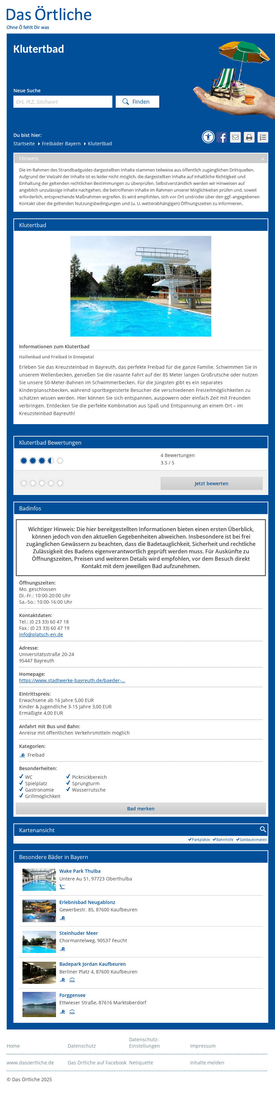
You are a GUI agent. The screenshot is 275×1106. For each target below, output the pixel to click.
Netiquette (141, 1062)
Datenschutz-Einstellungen (144, 1042)
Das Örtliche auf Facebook (97, 1062)
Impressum (203, 1046)
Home (13, 1046)
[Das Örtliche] (52, 10)
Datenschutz (82, 1046)
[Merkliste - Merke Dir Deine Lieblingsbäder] (263, 137)
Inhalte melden (207, 1062)
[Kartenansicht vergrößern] (263, 829)
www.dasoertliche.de (30, 1062)
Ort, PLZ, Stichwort (43, 91)
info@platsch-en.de (41, 634)
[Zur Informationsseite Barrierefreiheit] (208, 137)
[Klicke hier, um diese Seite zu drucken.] (249, 137)
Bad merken (141, 808)
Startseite (24, 143)
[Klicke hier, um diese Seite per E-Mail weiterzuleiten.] (235, 137)
